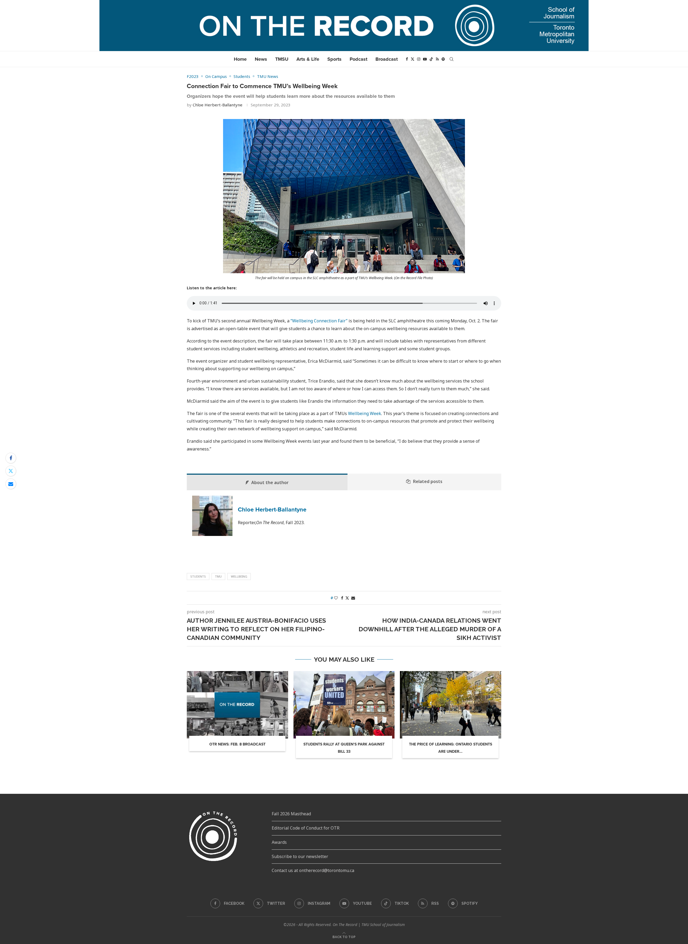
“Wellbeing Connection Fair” (320, 321)
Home (240, 59)
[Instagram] (418, 59)
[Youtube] (425, 59)
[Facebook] (407, 59)
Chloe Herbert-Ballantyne (217, 104)
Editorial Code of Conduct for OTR (305, 828)
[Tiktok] (431, 59)
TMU (218, 576)
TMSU (281, 59)
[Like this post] (336, 597)
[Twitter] (412, 59)
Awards (279, 842)
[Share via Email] (10, 483)
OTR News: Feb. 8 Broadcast (237, 744)
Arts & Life (307, 59)
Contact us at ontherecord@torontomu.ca (313, 870)
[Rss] (437, 59)
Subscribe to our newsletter (300, 856)
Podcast (358, 59)
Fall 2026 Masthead (291, 814)
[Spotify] (443, 59)
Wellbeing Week (364, 413)
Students (198, 576)
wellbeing (239, 576)
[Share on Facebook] (10, 458)
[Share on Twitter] (10, 471)
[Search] (451, 59)
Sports (334, 59)
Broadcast (386, 59)
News (261, 59)
